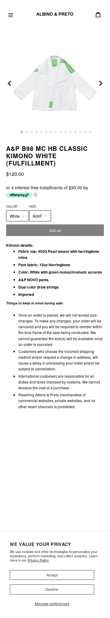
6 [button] (46, 131)
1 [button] (21, 131)
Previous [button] (9, 84)
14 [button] (85, 131)
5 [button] (41, 131)
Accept (52, 574)
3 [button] (31, 131)
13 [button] (80, 131)
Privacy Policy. (38, 560)
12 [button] (75, 131)
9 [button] (60, 131)
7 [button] (51, 131)
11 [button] (70, 131)
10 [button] (65, 131)
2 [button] (26, 131)
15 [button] (90, 131)
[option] (55, 84)
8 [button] (55, 131)
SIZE (32, 206)
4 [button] (36, 131)
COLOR (11, 206)
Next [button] (101, 84)
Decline (52, 589)
